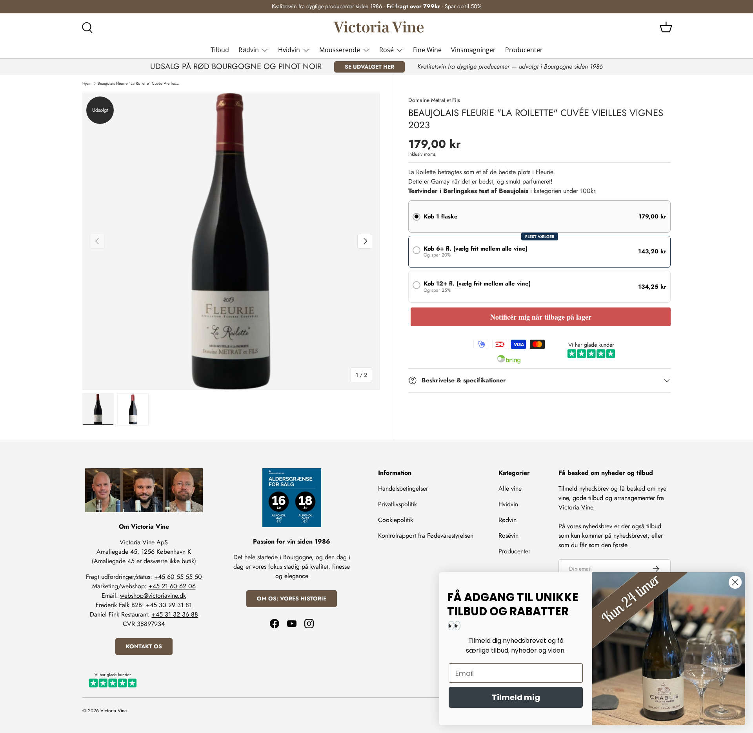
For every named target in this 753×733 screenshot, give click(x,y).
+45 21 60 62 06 (172, 586)
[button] (666, 27)
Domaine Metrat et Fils (434, 100)
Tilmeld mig (516, 697)
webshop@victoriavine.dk (153, 595)
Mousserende (339, 49)
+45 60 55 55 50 (178, 576)
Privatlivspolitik (397, 504)
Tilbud (220, 49)
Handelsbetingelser (403, 488)
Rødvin (248, 49)
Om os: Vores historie (291, 598)
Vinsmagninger (473, 49)
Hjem (86, 83)
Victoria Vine (113, 710)
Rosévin (508, 535)
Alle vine (510, 488)
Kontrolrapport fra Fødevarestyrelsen (425, 535)
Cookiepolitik (395, 519)
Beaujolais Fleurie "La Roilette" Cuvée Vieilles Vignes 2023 (138, 83)
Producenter (524, 49)
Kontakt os (144, 646)
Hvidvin (289, 49)
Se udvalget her (369, 67)
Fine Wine (427, 49)
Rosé (386, 49)
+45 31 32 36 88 (175, 614)
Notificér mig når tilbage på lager (540, 317)
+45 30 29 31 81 (169, 604)
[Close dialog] (735, 582)
